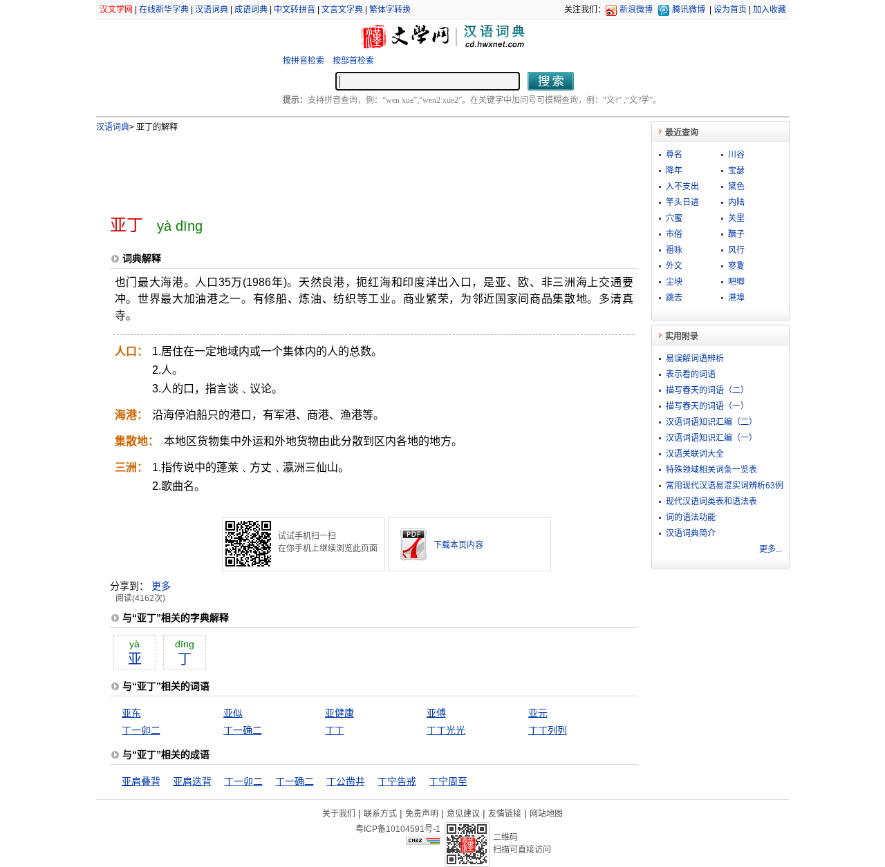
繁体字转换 (390, 10)
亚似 (233, 712)
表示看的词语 (691, 374)
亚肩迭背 (192, 781)
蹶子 (736, 234)
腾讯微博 (688, 10)
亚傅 (436, 712)
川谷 (736, 155)
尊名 (674, 155)
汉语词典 (211, 10)
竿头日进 (682, 202)
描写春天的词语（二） (707, 390)
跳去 (674, 298)
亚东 (131, 712)
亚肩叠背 (141, 781)
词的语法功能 (691, 517)
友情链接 (504, 814)
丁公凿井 (345, 781)
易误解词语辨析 (695, 358)
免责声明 (421, 814)
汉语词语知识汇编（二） (711, 422)
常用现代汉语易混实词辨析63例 (724, 485)
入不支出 (682, 186)
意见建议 (463, 814)
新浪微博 (636, 10)
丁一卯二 (141, 730)
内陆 (736, 202)
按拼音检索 (303, 61)
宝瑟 (736, 170)
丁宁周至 (448, 781)
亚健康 (339, 712)
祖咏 (674, 250)
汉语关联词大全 (695, 454)
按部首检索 (353, 61)
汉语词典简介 (691, 533)
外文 (674, 266)
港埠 (736, 298)
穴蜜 (674, 218)
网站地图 (546, 814)
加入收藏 (769, 10)
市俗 (674, 234)
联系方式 (380, 814)
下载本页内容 (458, 545)
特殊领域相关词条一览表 (711, 470)
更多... (770, 549)
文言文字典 (342, 10)
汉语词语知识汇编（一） (711, 438)
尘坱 (674, 282)
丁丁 (334, 730)
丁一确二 (242, 730)
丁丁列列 (547, 730)
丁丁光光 (446, 730)
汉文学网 (116, 10)
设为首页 (730, 10)
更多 (161, 585)
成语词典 (251, 10)
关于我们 (338, 814)
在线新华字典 (164, 10)
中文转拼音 (294, 10)
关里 (736, 218)
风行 (736, 250)
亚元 (538, 712)
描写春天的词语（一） (707, 406)
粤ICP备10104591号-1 (397, 829)
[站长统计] (423, 841)
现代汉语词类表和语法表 (711, 501)
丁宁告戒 (397, 781)
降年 (674, 170)
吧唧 (736, 282)
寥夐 (736, 266)
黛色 (736, 186)
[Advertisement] (351, 168)
